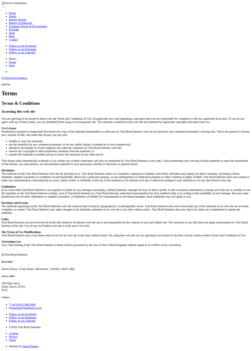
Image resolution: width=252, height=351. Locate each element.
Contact (13, 39)
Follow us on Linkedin (22, 52)
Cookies (13, 333)
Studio (12, 16)
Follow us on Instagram (22, 49)
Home (12, 13)
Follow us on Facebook (22, 45)
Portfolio (14, 29)
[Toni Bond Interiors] (14, 78)
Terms (12, 340)
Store (12, 33)
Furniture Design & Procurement (28, 26)
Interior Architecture (20, 23)
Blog (12, 36)
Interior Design (17, 19)
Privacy (13, 336)
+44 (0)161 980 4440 (23, 304)
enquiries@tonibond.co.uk (26, 307)
